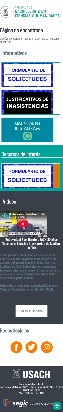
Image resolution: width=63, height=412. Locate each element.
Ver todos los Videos (31, 311)
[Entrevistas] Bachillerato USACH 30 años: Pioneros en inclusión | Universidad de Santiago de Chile (31, 244)
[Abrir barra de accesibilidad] (57, 406)
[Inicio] (31, 12)
